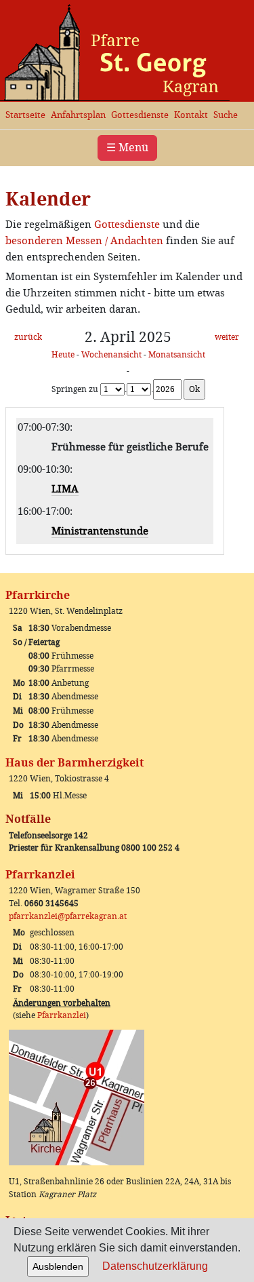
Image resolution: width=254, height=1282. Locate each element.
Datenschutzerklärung (155, 1266)
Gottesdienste (140, 115)
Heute (63, 355)
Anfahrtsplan (78, 115)
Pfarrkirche (37, 595)
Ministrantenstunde (99, 531)
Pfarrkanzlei (40, 874)
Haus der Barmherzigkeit (74, 762)
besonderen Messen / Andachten (84, 241)
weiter (227, 337)
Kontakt (191, 115)
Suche (225, 115)
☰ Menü (127, 147)
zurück (28, 337)
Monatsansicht (176, 355)
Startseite (25, 115)
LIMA (65, 489)
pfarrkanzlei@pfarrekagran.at (68, 916)
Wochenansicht (111, 355)
